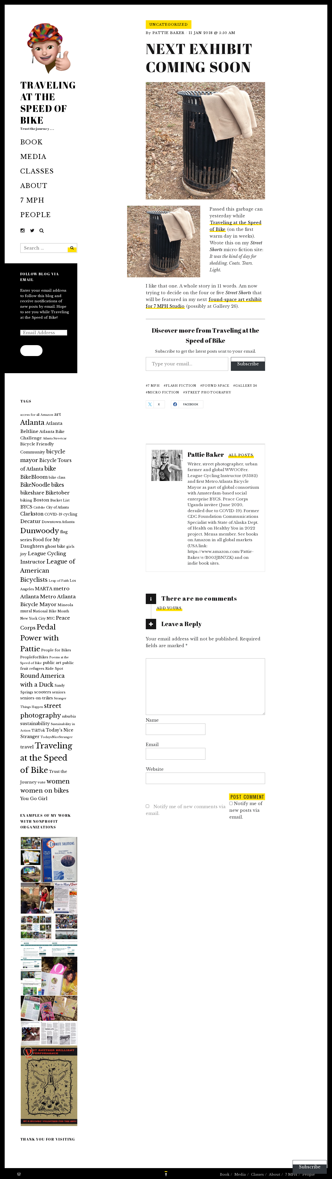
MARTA (43, 588)
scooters (42, 692)
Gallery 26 (246, 385)
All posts (241, 455)
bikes (57, 485)
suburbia (69, 716)
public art (52, 663)
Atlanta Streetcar (55, 438)
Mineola (65, 605)
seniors (58, 692)
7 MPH (32, 200)
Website (155, 769)
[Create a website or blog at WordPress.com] (19, 1174)
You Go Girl (33, 798)
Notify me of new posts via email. (245, 810)
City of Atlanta (57, 507)
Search (42, 231)
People (35, 215)
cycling (70, 514)
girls (70, 546)
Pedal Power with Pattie (39, 638)
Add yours (169, 608)
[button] (30, 843)
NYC (51, 618)
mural (26, 611)
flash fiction (181, 385)
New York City (33, 618)
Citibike (39, 507)
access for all (29, 415)
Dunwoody (39, 530)
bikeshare (32, 493)
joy (23, 554)
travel (27, 747)
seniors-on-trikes (36, 698)
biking (26, 500)
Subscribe (248, 363)
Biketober (57, 493)
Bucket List (60, 500)
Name (152, 720)
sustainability (35, 723)
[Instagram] (23, 231)
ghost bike (55, 546)
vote (41, 782)
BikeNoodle (35, 485)
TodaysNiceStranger (56, 737)
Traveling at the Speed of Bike (48, 102)
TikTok (38, 730)
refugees (36, 669)
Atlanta (32, 423)
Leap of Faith (59, 580)
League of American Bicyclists (47, 570)
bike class (57, 477)
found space (215, 385)
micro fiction (163, 392)
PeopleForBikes (34, 657)
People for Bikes (56, 650)
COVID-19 (53, 514)
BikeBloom (34, 477)
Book (31, 142)
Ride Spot (54, 669)
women (58, 781)
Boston (41, 500)
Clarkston (32, 514)
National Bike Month (51, 611)
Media (33, 156)
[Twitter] (32, 231)
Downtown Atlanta (58, 522)
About (33, 186)
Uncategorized (168, 24)
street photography (208, 392)
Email (152, 744)
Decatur (30, 521)
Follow (31, 350)
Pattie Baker (169, 33)
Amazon (46, 415)
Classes (37, 171)
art (57, 414)
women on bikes (44, 790)
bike (50, 468)
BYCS (26, 507)
